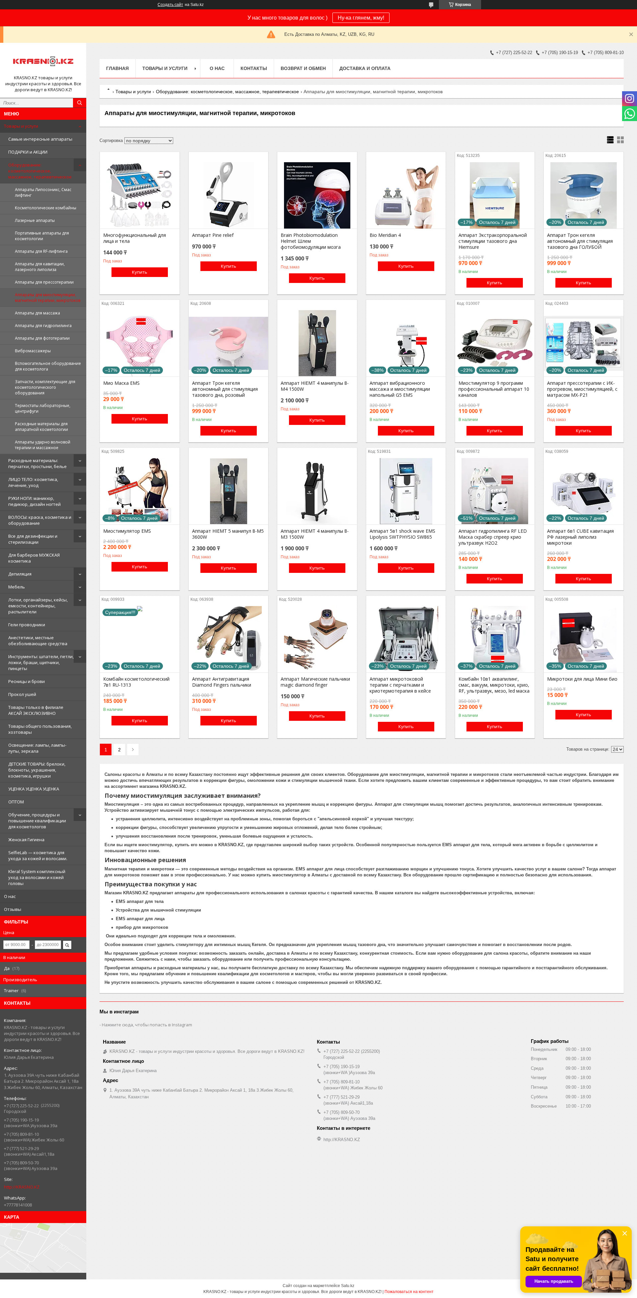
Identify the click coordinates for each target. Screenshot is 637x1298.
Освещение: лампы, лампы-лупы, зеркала (37, 748)
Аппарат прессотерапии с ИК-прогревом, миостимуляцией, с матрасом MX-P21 (582, 389)
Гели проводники (26, 625)
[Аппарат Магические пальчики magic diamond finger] (317, 639)
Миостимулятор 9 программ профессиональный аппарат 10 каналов (494, 389)
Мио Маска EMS (121, 383)
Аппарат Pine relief (213, 235)
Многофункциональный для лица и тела (134, 238)
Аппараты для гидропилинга (43, 325)
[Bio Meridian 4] (406, 195)
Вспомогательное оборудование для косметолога (48, 366)
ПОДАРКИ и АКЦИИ (27, 152)
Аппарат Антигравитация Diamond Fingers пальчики (221, 682)
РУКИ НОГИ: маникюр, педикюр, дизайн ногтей (34, 501)
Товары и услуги (21, 126)
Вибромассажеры (33, 351)
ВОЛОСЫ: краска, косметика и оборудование (39, 520)
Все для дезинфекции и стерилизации (32, 539)
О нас (10, 896)
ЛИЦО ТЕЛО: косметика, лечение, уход (33, 482)
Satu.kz (347, 1285)
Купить (139, 272)
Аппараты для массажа (37, 313)
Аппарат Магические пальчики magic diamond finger (315, 682)
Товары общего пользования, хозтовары (40, 729)
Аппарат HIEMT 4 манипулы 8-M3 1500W (315, 534)
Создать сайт (170, 4)
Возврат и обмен (303, 68)
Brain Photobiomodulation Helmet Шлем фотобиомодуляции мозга (311, 241)
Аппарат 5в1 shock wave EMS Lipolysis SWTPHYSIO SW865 (402, 534)
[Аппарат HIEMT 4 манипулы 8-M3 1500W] (317, 491)
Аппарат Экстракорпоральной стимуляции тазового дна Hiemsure (493, 241)
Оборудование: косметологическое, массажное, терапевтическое (40, 171)
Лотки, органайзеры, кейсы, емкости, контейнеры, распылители (38, 606)
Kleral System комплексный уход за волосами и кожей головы (36, 877)
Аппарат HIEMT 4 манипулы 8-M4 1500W (315, 386)
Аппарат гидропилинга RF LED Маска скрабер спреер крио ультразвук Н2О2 (493, 537)
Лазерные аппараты (35, 220)
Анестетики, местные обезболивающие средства (37, 641)
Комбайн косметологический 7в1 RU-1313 (136, 682)
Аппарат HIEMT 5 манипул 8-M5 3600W (228, 534)
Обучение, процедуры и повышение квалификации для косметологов (37, 821)
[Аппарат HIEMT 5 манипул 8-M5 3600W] (228, 491)
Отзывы (12, 909)
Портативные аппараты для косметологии (42, 235)
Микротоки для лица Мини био (582, 679)
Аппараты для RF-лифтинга (41, 251)
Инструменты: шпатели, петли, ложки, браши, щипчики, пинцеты (41, 662)
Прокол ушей (22, 694)
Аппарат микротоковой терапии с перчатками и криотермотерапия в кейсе (400, 685)
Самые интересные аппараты (40, 139)
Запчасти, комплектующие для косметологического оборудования (45, 387)
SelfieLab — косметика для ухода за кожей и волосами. (37, 855)
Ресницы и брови (26, 681)
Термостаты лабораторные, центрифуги (42, 408)
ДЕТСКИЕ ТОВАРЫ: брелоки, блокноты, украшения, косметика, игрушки (36, 770)
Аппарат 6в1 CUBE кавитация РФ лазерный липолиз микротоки (580, 537)
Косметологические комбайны (45, 208)
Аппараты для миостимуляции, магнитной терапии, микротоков (47, 297)
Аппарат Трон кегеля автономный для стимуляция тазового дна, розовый (225, 389)
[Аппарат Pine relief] (228, 195)
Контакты (254, 68)
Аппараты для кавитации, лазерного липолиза (40, 266)
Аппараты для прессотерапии (44, 282)
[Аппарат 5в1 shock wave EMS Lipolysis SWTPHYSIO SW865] (406, 491)
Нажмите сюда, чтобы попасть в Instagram (147, 1025)
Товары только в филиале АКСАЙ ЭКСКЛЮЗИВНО (35, 710)
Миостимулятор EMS (127, 531)
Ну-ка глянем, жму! (361, 18)
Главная (117, 68)
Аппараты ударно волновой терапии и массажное (42, 444)
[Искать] (79, 103)
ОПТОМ (16, 802)
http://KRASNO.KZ (21, 1187)
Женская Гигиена (26, 840)
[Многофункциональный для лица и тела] (139, 195)
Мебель (16, 587)
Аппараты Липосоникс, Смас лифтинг (43, 192)
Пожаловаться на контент (409, 1291)
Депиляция (20, 574)
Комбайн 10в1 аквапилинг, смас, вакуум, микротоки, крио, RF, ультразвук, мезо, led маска (494, 685)
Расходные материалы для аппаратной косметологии (41, 426)
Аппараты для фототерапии (42, 338)
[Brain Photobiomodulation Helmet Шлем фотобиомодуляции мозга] (317, 195)
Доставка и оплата (364, 68)
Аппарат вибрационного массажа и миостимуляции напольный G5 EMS (400, 389)
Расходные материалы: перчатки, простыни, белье (37, 463)
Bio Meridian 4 (385, 235)
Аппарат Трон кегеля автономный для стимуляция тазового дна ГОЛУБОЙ (580, 241)
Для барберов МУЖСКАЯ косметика (34, 558)
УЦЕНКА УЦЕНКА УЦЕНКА (33, 789)
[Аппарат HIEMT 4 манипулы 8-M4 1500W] (317, 343)
